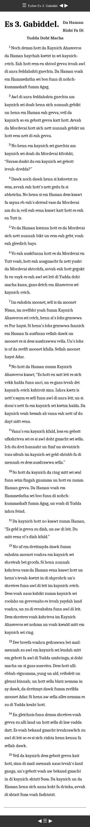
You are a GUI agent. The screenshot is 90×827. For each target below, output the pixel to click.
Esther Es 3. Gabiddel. (43, 6)
